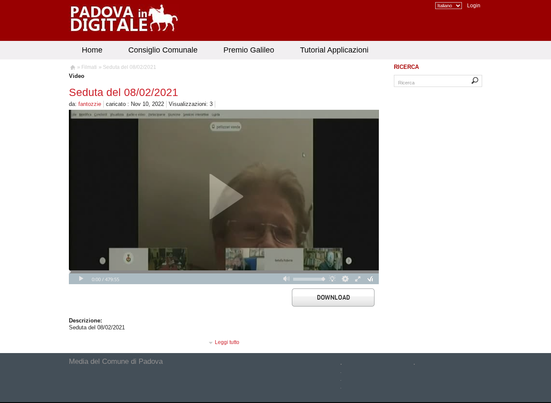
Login (473, 6)
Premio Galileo (248, 50)
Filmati (89, 67)
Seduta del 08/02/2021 (129, 67)
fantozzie (89, 104)
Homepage (72, 68)
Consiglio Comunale (163, 50)
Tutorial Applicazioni (334, 50)
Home (92, 50)
